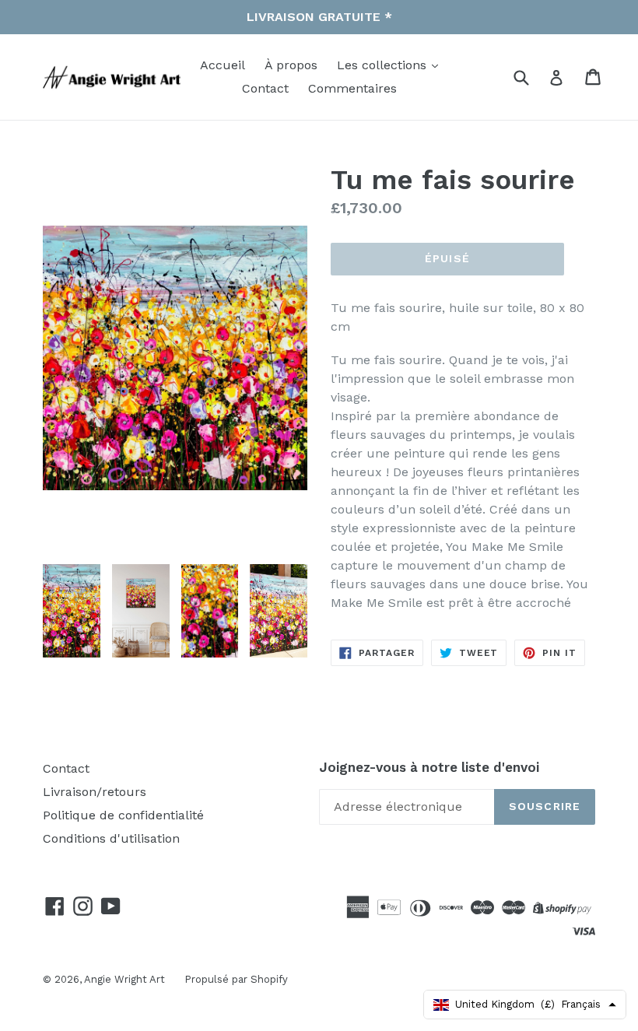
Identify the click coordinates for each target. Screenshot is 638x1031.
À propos (291, 65)
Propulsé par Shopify (236, 979)
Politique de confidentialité (123, 815)
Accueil (222, 65)
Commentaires (352, 88)
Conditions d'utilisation (111, 838)
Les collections (383, 65)
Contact (265, 88)
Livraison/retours (94, 791)
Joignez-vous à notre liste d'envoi (429, 767)
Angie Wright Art (124, 979)
